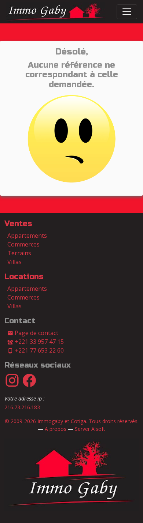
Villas (14, 262)
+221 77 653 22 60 (38, 350)
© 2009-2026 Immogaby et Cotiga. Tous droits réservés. (72, 421)
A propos (55, 428)
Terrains (19, 253)
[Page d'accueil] (55, 11)
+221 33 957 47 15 (38, 342)
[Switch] (127, 11)
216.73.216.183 (22, 407)
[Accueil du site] (71, 474)
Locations (24, 276)
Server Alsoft (90, 428)
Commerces (23, 244)
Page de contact (35, 333)
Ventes (18, 223)
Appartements (27, 236)
